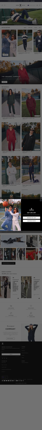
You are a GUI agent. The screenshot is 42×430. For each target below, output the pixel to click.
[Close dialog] (41, 200)
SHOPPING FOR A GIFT (31, 217)
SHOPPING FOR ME (31, 220)
